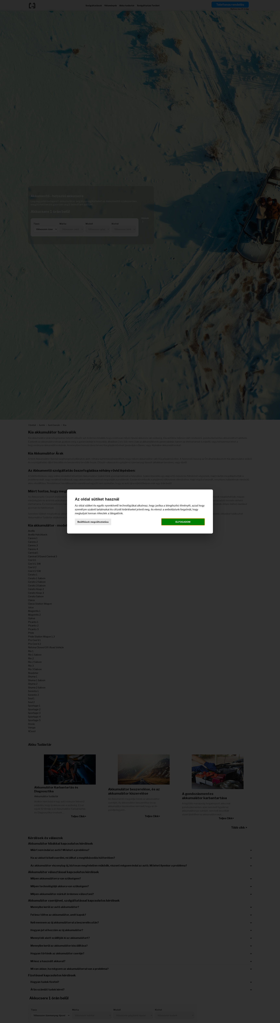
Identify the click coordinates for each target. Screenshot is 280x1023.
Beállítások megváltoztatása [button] (93, 522)
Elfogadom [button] (182, 522)
